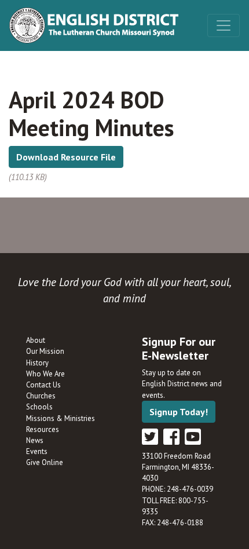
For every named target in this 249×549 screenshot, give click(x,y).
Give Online (44, 462)
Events (36, 451)
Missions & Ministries (60, 418)
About (35, 340)
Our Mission (45, 351)
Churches (41, 396)
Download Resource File (66, 157)
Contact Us (43, 385)
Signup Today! (178, 412)
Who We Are (45, 374)
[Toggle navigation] (223, 25)
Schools (39, 407)
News (34, 440)
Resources (42, 429)
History (37, 363)
